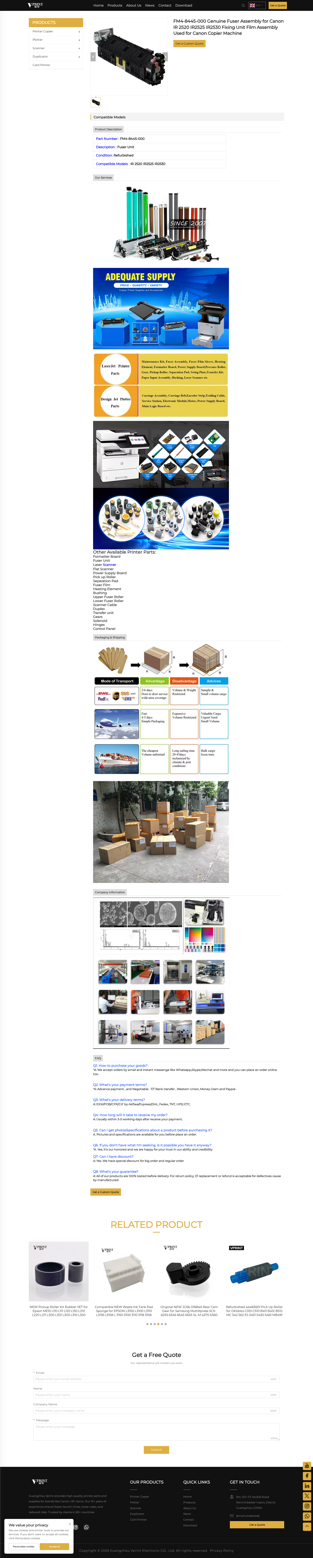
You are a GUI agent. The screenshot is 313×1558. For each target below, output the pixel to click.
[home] (35, 5)
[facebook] (307, 1476)
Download (183, 5)
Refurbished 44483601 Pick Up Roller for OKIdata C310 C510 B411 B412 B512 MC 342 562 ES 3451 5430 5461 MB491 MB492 (254, 1311)
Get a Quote (277, 5)
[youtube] (307, 1466)
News (150, 5)
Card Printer (41, 65)
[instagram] (75, 1527)
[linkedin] (307, 1486)
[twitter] (307, 1496)
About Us (133, 5)
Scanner (39, 48)
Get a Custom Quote (189, 43)
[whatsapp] (86, 1527)
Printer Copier (43, 31)
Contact (164, 5)
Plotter (38, 39)
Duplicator (40, 56)
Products (115, 5)
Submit (156, 1449)
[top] (307, 1527)
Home (98, 5)
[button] (147, 1324)
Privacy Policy (222, 1550)
